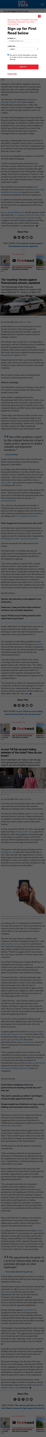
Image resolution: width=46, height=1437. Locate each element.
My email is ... (12, 38)
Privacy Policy (12, 73)
